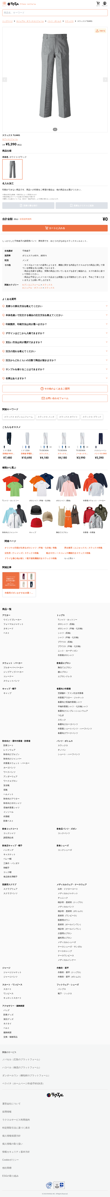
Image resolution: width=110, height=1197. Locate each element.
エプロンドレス (65, 676)
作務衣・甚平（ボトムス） (70, 977)
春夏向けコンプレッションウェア (73, 711)
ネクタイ (7, 1023)
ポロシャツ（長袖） (67, 624)
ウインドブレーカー (12, 619)
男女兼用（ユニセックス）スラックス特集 (83, 548)
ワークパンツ (9, 772)
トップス (61, 615)
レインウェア (9, 750)
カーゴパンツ (9, 767)
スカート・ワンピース (12, 984)
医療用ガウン (64, 920)
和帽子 (6, 868)
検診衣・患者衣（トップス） (71, 902)
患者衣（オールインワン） (70, 924)
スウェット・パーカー (12, 663)
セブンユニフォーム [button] (10, 139)
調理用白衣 (8, 837)
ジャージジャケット (12, 972)
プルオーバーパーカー (13, 667)
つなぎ (61, 715)
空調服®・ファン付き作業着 (70, 693)
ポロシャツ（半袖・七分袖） (71, 628)
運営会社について (11, 1103)
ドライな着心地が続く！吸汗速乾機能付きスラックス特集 (31, 558)
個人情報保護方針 (11, 1136)
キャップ (7, 693)
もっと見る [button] (68, 558)
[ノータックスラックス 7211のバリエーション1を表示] (77, 447)
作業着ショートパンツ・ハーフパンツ (75, 728)
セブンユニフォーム (31, 285)
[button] (100, 31)
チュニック (63, 898)
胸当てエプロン (65, 667)
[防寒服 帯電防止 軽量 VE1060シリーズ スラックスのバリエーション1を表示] (22, 447)
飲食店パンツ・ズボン (67, 829)
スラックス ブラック (92, 417)
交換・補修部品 (10, 1037)
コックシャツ (9, 833)
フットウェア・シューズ (68, 984)
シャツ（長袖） (65, 633)
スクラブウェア (10, 889)
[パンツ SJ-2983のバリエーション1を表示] (96, 447)
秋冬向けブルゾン (11, 754)
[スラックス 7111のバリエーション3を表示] (65, 447)
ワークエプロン (10, 781)
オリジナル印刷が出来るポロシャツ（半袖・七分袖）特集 (31, 548)
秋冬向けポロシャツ (12, 803)
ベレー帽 (7, 859)
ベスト (6, 633)
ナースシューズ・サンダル (70, 946)
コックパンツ (64, 833)
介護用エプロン (65, 933)
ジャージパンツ (10, 977)
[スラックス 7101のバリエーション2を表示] (44, 447)
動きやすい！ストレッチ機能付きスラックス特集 (68, 553)
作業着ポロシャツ (66, 655)
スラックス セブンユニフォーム (18, 417)
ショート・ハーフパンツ (69, 754)
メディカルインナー (67, 960)
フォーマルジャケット (13, 624)
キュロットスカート (12, 998)
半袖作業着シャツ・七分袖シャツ (73, 706)
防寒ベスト (8, 821)
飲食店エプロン (64, 663)
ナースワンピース (66, 955)
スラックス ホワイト (68, 417)
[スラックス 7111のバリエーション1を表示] (59, 447)
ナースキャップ (65, 951)
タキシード (8, 628)
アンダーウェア (10, 776)
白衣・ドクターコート (68, 889)
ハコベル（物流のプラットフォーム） (21, 1067)
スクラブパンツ (10, 893)
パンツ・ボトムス (65, 741)
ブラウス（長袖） (66, 642)
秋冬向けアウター (11, 799)
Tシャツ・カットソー (67, 619)
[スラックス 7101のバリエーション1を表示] (41, 447)
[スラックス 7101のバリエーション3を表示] (47, 447)
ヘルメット (8, 794)
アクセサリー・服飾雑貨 (13, 1006)
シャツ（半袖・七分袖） (69, 637)
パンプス (62, 989)
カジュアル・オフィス (32, 288)
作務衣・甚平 (63, 968)
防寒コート (8, 745)
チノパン (62, 750)
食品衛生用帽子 (10, 876)
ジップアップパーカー (13, 672)
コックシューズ (65, 850)
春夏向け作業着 (64, 689)
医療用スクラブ (9, 884)
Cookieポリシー (10, 1160)
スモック (62, 720)
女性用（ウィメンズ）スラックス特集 (22, 553)
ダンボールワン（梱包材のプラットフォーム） (26, 1075)
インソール (8, 812)
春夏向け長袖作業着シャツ (70, 702)
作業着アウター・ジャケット (71, 697)
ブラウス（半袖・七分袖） (70, 646)
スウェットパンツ (11, 681)
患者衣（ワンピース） (68, 915)
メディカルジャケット (68, 893)
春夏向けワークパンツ (68, 733)
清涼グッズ (8, 1019)
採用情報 (6, 1111)
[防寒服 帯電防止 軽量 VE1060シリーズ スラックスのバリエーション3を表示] (29, 447)
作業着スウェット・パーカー (16, 763)
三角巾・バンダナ (11, 863)
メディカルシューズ (67, 942)
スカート (7, 989)
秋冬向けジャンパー (12, 759)
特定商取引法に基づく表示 (16, 1128)
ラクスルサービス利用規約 (16, 1120)
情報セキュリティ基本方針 (16, 1152)
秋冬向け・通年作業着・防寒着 (16, 741)
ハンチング (8, 850)
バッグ (6, 1010)
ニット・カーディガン (68, 651)
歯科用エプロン (65, 938)
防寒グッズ (8, 1015)
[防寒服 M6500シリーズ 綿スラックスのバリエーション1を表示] (4, 447)
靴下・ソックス (65, 993)
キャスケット (9, 854)
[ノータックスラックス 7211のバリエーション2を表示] (80, 447)
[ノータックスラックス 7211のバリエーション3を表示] (84, 447)
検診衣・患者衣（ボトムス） (71, 911)
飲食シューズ (63, 845)
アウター (6, 615)
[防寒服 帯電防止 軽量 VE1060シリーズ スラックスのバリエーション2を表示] (25, 447)
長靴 (5, 790)
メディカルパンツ (66, 907)
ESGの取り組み (10, 1176)
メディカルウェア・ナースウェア (72, 884)
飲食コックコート (10, 829)
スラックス (47, 285)
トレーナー (8, 676)
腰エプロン (63, 672)
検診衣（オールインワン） (70, 929)
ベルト (6, 1028)
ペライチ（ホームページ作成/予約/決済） (23, 1083)
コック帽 (7, 872)
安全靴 (6, 785)
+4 (50, 447)
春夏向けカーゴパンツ (68, 724)
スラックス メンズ (46, 417)
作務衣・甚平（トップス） (70, 972)
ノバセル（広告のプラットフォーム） (21, 1059)
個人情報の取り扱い (12, 1144)
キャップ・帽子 (9, 689)
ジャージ (6, 968)
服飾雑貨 (7, 1032)
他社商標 (6, 1168)
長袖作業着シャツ (11, 807)
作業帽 (6, 816)
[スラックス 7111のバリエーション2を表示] (62, 447)
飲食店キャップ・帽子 (12, 845)
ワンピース (8, 993)
